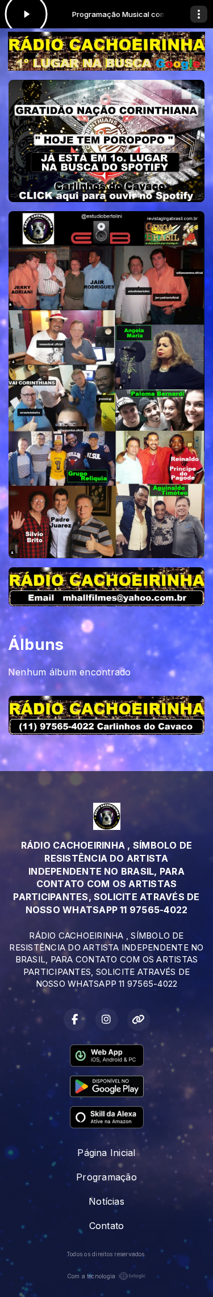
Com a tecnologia (91, 1276)
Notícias (106, 1201)
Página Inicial (106, 1152)
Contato (106, 1225)
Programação (106, 1177)
